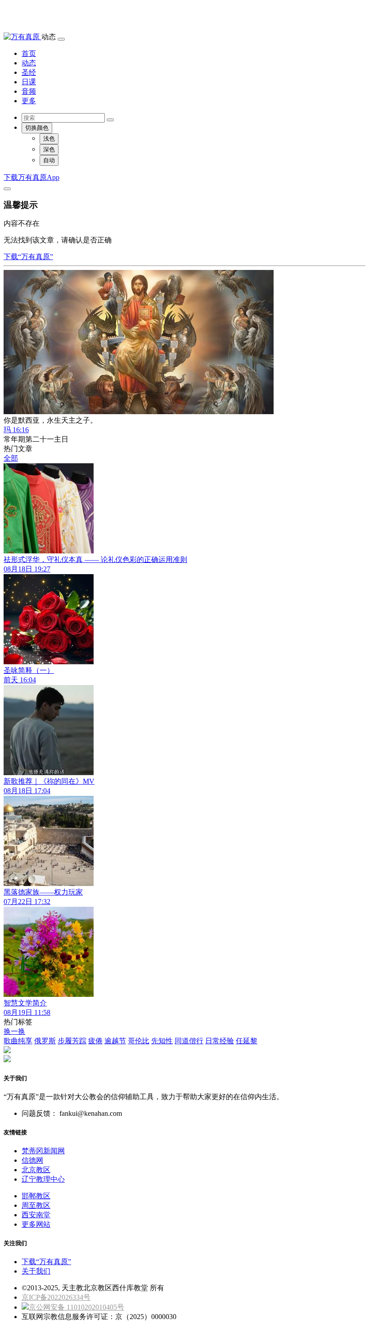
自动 (49, 160)
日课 (29, 82)
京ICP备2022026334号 (56, 1297)
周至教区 (36, 1205)
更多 (29, 101)
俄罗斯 (45, 1041)
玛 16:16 (16, 430)
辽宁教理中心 (43, 1179)
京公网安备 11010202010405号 (76, 1307)
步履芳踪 (72, 1041)
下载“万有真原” (28, 256)
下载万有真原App (31, 177)
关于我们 (36, 1271)
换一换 (14, 1031)
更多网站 (36, 1224)
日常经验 (219, 1041)
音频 (29, 91)
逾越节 (115, 1041)
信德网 (32, 1160)
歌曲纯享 (18, 1041)
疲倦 (95, 1041)
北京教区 (36, 1170)
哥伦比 (138, 1041)
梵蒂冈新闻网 (43, 1151)
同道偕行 (189, 1041)
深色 (49, 149)
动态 (29, 63)
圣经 (29, 72)
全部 (11, 458)
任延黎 (246, 1041)
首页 (29, 53)
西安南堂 (36, 1215)
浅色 (49, 138)
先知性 (162, 1041)
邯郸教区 (36, 1196)
